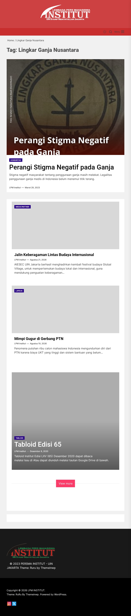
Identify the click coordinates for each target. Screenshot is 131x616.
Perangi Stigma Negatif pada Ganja (61, 167)
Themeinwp (48, 567)
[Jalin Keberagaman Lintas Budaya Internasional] (65, 225)
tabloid (19, 438)
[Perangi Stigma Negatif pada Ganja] (65, 107)
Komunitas (16, 160)
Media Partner (22, 207)
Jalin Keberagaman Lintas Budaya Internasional (54, 255)
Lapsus (19, 291)
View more (65, 483)
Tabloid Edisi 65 (37, 444)
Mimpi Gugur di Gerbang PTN (38, 339)
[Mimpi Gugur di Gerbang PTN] (65, 309)
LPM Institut (15, 187)
